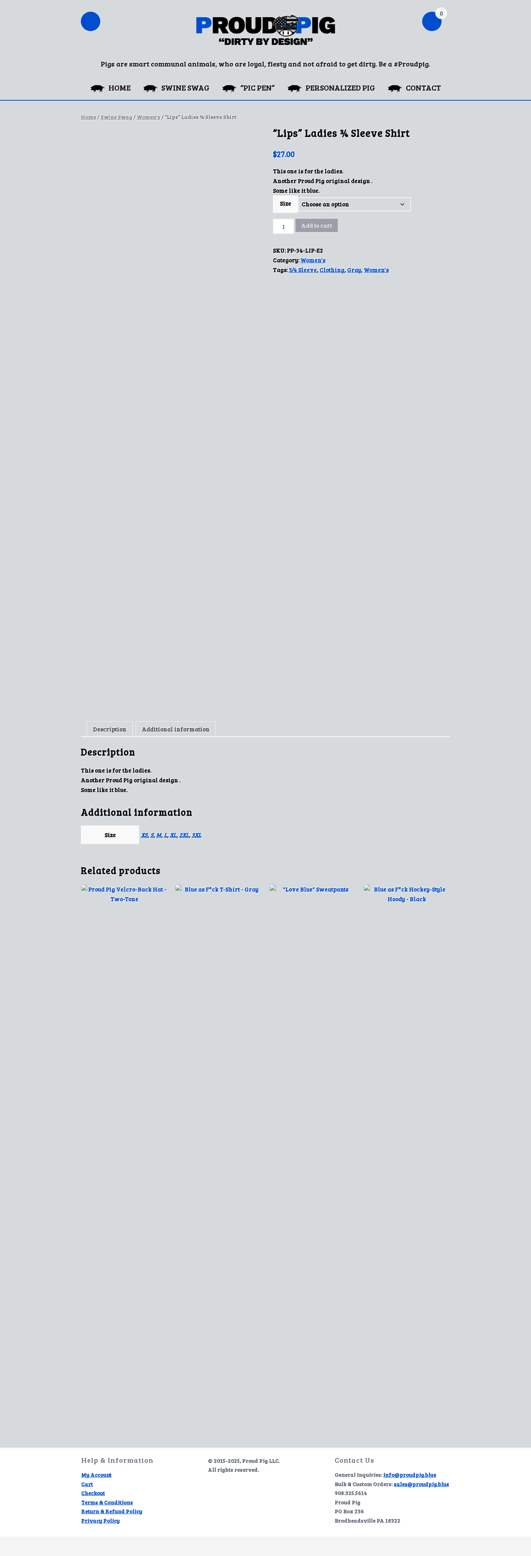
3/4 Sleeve (303, 270)
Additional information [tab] (176, 729)
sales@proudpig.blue (421, 1484)
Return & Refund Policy (111, 1511)
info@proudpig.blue (409, 1474)
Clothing (332, 270)
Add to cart (316, 225)
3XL (196, 835)
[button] (90, 22)
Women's (148, 116)
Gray (354, 270)
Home (88, 116)
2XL (184, 835)
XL (173, 835)
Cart (87, 1484)
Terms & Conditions (107, 1502)
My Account (96, 1474)
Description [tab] (109, 729)
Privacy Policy (100, 1520)
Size (285, 203)
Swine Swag (116, 116)
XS (144, 835)
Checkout (93, 1493)
